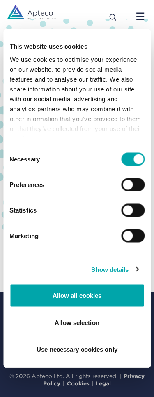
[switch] (133, 184)
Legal (103, 383)
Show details (110, 269)
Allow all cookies (77, 295)
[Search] (113, 16)
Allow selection (77, 322)
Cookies (78, 383)
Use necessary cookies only (77, 349)
